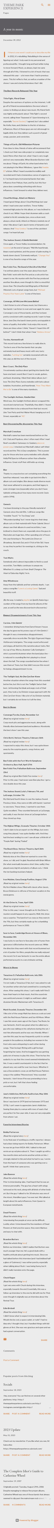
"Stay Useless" (21, 228)
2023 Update (11, 1430)
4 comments (18, 1505)
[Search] (42, 5)
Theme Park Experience (13, 6)
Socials (7, 1384)
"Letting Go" (17, 355)
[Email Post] (5, 1340)
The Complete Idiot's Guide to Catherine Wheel (23, 1473)
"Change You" (44, 255)
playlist (26, 600)
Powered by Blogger (28, 1520)
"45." (23, 416)
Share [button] (44, 1340)
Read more (45, 1413)
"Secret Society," (19, 121)
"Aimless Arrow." (44, 332)
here (27, 718)
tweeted (7, 248)
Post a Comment (11, 1360)
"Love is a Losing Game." (28, 588)
